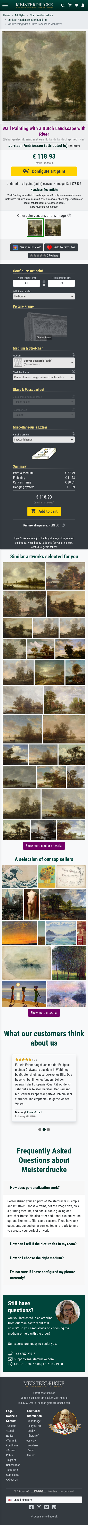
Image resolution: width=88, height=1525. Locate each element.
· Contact (11, 1426)
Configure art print (47, 171)
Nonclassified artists (41, 15)
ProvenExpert (35, 1112)
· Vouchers (32, 1445)
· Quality (30, 1431)
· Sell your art (33, 1426)
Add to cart (46, 511)
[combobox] (44, 296)
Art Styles (20, 15)
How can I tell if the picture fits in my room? (43, 1244)
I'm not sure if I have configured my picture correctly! (42, 1275)
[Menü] (5, 5)
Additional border (22, 291)
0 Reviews (52, 255)
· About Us (12, 1479)
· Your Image (33, 1421)
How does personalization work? (35, 1187)
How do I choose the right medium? (37, 1258)
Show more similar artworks (44, 846)
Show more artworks (44, 1013)
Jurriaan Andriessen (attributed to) (27, 20)
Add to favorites (63, 247)
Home (6, 15)
